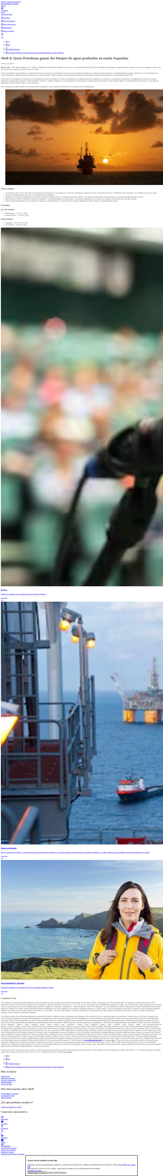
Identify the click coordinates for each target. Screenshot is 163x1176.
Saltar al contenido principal (10, 2)
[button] (81, 15)
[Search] (81, 34)
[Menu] (81, 37)
